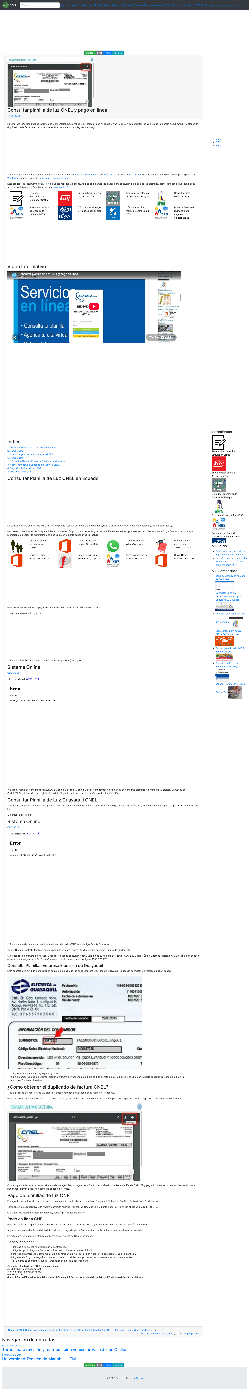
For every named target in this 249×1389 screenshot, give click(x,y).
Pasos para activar (154, 5)
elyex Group (136, 1378)
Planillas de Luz (147, 1330)
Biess (218, 145)
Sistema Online (15, 450)
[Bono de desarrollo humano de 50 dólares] (224, 585)
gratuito (170, 1333)
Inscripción (77, 5)
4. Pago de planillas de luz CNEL (25, 468)
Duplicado (151, 1333)
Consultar (105, 5)
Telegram (118, 53)
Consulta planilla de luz (65, 1330)
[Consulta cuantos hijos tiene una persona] (236, 622)
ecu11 (13, 5)
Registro (64, 5)
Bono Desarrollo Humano (179, 5)
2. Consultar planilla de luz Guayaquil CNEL (31, 454)
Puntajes (138, 5)
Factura (93, 1330)
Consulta (12, 1330)
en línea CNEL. (62, 187)
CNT (197, 5)
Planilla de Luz (122, 1330)
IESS (217, 142)
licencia (88, 5)
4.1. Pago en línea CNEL (20, 471)
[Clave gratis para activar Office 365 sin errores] (224, 641)
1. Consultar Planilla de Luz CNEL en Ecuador (31, 447)
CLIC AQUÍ (13, 672)
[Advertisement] (86, 30)
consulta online (43, 1330)
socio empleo (237, 5)
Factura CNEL (105, 1330)
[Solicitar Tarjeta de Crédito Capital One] (235, 692)
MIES (218, 138)
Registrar (127, 5)
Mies (96, 5)
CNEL (204, 5)
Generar (116, 5)
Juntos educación (218, 5)
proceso (195, 1333)
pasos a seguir (183, 1333)
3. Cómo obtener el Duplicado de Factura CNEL (33, 464)
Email (99, 53)
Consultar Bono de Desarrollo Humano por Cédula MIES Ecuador (228, 596)
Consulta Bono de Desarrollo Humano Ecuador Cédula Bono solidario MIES (231, 561)
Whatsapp (90, 53)
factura (161, 1333)
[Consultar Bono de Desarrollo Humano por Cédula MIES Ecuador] (224, 606)
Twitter (108, 53)
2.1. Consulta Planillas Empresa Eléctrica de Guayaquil (36, 461)
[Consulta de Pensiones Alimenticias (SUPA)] (222, 675)
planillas (134, 1330)
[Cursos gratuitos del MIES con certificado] (224, 657)
